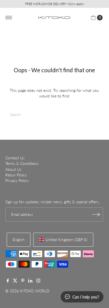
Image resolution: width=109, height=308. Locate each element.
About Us (13, 169)
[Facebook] (8, 281)
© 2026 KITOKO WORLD (27, 291)
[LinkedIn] (30, 281)
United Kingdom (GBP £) (66, 239)
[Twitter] (15, 281)
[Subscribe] (96, 214)
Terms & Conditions (22, 163)
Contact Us (15, 158)
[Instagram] (38, 281)
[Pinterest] (22, 281)
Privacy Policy (17, 180)
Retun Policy (16, 175)
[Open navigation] (8, 18)
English (19, 239)
